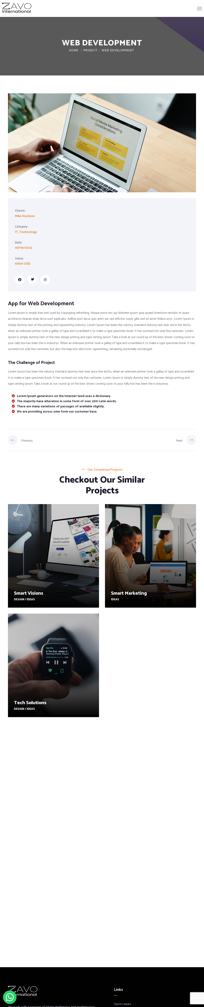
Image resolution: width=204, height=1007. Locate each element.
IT (16, 232)
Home (73, 50)
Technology (28, 232)
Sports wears (122, 1004)
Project (90, 50)
